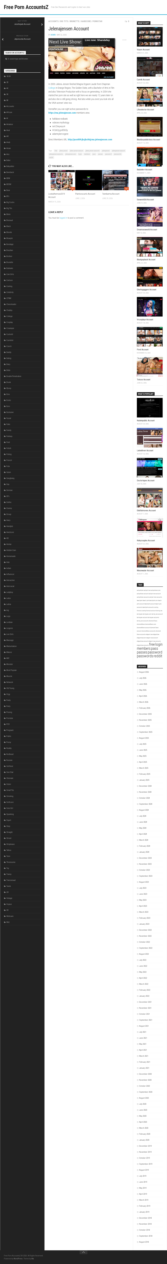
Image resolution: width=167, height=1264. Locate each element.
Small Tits (10, 790)
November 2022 (145, 936)
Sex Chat (9, 772)
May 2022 (142, 972)
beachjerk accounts (148, 607)
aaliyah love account (155, 594)
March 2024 (143, 840)
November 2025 (145, 720)
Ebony (8, 388)
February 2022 (144, 990)
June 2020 (143, 1110)
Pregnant (9, 730)
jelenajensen (106, 151)
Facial (8, 418)
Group (8, 514)
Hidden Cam (11, 550)
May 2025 (142, 756)
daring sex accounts (142, 621)
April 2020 (143, 1122)
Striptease (10, 844)
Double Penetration (13, 376)
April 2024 (143, 834)
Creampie (10, 328)
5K (7, 94)
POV (8, 724)
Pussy (8, 742)
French (9, 460)
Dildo (8, 370)
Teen (8, 856)
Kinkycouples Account (146, 540)
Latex (8, 598)
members (87, 154)
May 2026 (142, 690)
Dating (8, 358)
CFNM (8, 298)
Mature (9, 652)
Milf (7, 658)
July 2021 (142, 1032)
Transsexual (11, 880)
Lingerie (9, 628)
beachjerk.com (153, 600)
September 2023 (145, 876)
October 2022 (144, 942)
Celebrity (9, 292)
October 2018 (144, 1230)
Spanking (10, 814)
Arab (8, 142)
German (9, 490)
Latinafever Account (145, 450)
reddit (51, 157)
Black (8, 226)
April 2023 (143, 906)
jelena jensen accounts (93, 151)
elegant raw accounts (154, 641)
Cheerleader (11, 304)
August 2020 (144, 1098)
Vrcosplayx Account (145, 319)
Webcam (9, 916)
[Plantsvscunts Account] (88, 180)
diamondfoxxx (141, 624)
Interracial (10, 586)
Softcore (10, 802)
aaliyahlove (140, 590)
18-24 (8, 76)
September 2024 (145, 804)
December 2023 (145, 858)
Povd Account (142, 349)
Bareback (10, 172)
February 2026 (144, 708)
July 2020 (142, 1104)
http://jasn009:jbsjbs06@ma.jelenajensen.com (90, 139)
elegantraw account (142, 641)
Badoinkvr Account (144, 169)
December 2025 (145, 714)
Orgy (8, 694)
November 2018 (145, 1224)
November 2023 (145, 864)
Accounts (53, 21)
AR (7, 136)
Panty (8, 700)
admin (53, 35)
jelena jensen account (76, 151)
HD (7, 538)
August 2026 (144, 672)
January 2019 (144, 1212)
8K (7, 100)
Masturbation (11, 646)
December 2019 (145, 1146)
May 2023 (142, 900)
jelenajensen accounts (56, 154)
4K (7, 88)
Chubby (9, 310)
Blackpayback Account (146, 259)
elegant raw (149, 634)
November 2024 (145, 792)
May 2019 (142, 1188)
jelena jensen (63, 151)
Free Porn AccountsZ (26, 7)
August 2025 (144, 738)
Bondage (9, 244)
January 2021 (144, 1068)
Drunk (8, 382)
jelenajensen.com (70, 154)
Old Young (10, 688)
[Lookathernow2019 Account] (61, 180)
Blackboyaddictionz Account (148, 139)
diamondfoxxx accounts (148, 631)
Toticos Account (143, 379)
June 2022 (143, 966)
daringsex (139, 614)
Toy (7, 868)
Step (8, 826)
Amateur (9, 124)
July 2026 (142, 678)
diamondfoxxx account (143, 627)
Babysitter (10, 166)
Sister (8, 784)
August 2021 (144, 1026)
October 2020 (144, 1086)
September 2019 (145, 1164)
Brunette (74, 21)
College (51, 87)
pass (94, 154)
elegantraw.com (141, 638)
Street (8, 838)
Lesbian (9, 622)
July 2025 (142, 744)
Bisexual (9, 220)
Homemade (11, 556)
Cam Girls (10, 274)
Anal (8, 130)
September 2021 (145, 1020)
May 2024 (142, 828)
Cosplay (9, 322)
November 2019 (145, 1152)
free (56, 151)
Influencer (10, 574)
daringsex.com (147, 614)
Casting (9, 286)
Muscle (9, 676)
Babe (8, 160)
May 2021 (142, 1044)
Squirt (8, 820)
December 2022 (145, 930)
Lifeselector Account (145, 109)
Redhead (9, 754)
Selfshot (9, 766)
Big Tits (64, 21)
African (9, 112)
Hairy (8, 520)
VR (7, 910)
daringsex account (142, 617)
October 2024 (144, 798)
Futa (8, 466)
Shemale (9, 778)
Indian (8, 568)
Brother (9, 256)
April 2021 (143, 1050)
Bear (8, 190)
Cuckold (9, 334)
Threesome (10, 862)
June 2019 (143, 1182)
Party (8, 706)
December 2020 (145, 1074)
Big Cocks (10, 202)
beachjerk (139, 600)
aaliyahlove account (142, 594)
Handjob (9, 526)
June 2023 (143, 894)
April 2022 (143, 978)
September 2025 (145, 732)
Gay (7, 484)
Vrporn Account (143, 49)
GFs (7, 496)
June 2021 (143, 1038)
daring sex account (157, 614)
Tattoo (8, 850)
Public (8, 736)
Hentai (8, 544)
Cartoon (9, 280)
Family (8, 430)
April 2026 (143, 696)
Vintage (9, 898)
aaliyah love (147, 590)
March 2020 (143, 1128)
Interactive (10, 580)
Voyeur (9, 904)
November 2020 (145, 1080)
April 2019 (143, 1194)
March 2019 (143, 1200)
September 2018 (145, 1236)
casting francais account (149, 611)
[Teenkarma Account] (115, 180)
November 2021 (145, 1008)
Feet (8, 442)
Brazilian (9, 250)
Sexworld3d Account (145, 199)
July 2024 (142, 816)
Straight (9, 832)
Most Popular (11, 670)
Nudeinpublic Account (146, 420)
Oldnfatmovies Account (146, 510)
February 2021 (144, 1062)
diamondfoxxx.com (150, 624)
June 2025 (143, 750)
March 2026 (143, 702)
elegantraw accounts (143, 645)
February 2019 (144, 1206)
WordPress (18, 1258)
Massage (10, 640)
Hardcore (86, 21)
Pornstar (97, 21)
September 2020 (145, 1092)
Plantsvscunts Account (85, 193)
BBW (8, 178)
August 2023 (144, 882)
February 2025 (144, 774)
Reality (8, 748)
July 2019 (142, 1176)
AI (7, 118)
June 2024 (143, 822)
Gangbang (10, 478)
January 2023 (144, 924)
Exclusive (10, 412)
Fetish (8, 448)
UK (7, 892)
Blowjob (9, 238)
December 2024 (145, 786)
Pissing (9, 712)
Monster (9, 664)
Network (9, 682)
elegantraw (156, 634)
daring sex (159, 611)
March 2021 (143, 1056)
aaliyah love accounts (155, 597)
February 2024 (144, 846)
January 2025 (144, 780)
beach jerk (146, 600)
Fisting (8, 454)
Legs (8, 616)
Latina (8, 604)
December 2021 (145, 1002)
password (108, 154)
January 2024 (144, 852)
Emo (8, 394)
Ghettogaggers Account (146, 289)
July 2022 (142, 960)
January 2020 (144, 1140)
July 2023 (142, 888)
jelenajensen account (118, 151)
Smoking (9, 796)
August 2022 (144, 954)
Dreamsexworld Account (147, 229)
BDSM (8, 184)
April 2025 (143, 762)
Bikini (8, 214)
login (80, 154)
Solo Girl (9, 808)
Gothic (8, 502)
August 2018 (144, 1242)
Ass (7, 154)
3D (7, 82)
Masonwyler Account (145, 570)
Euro (8, 406)
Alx (32, 1258)
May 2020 (142, 1116)
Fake (8, 424)
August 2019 (144, 1170)
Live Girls (9, 634)
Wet (8, 922)
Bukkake (9, 268)
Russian (9, 760)
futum (8, 472)
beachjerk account (149, 604)
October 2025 (144, 726)
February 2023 (144, 918)
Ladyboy (9, 592)
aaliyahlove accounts (143, 597)
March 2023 (143, 912)
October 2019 (144, 1158)
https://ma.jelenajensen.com (62, 112)
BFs (7, 196)
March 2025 (143, 768)
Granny (9, 508)
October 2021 (144, 1014)
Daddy (8, 352)
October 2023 (144, 870)
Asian (8, 148)
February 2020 (144, 1134)
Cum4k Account (143, 79)
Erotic (8, 400)
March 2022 (143, 984)
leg (7, 610)
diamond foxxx (153, 621)
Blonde (9, 232)
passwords (117, 154)
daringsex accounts (153, 617)
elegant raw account (152, 638)
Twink (8, 886)
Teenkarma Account (110, 193)
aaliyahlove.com (155, 590)
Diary (8, 364)
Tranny (8, 874)
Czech (8, 346)
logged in (63, 218)
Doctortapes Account (145, 480)
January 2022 (144, 996)
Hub (8, 562)
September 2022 (145, 948)
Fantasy (9, 436)
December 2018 (145, 1218)
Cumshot (9, 340)
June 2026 (143, 684)
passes (100, 154)
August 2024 (144, 810)
